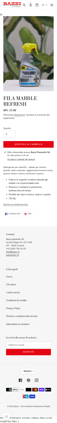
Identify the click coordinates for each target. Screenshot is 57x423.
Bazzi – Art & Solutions (23, 406)
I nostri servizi (13, 292)
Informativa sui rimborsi (17, 324)
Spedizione (19, 115)
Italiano (27, 371)
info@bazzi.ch (13, 252)
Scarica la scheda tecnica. (15, 204)
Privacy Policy (13, 308)
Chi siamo (11, 284)
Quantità (7, 128)
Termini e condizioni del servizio (21, 316)
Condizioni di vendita (16, 300)
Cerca (9, 276)
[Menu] (52, 5)
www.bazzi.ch (12, 255)
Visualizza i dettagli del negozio (21, 159)
